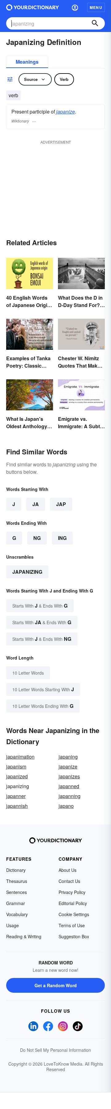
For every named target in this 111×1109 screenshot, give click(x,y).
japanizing (27, 571)
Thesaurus (16, 881)
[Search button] (95, 23)
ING (62, 537)
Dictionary (16, 870)
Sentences (16, 892)
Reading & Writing (23, 936)
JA (35, 504)
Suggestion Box (74, 936)
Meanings (27, 61)
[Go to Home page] (32, 7)
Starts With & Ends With (40, 605)
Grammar (15, 903)
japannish (17, 805)
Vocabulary (17, 914)
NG (37, 537)
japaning (68, 756)
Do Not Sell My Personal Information (55, 1050)
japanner (16, 796)
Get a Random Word (56, 985)
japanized (17, 776)
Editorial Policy (73, 903)
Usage (12, 925)
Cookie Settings (74, 914)
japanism (16, 766)
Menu (96, 7)
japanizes (69, 776)
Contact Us (69, 881)
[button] (75, 7)
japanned (69, 786)
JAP (61, 504)
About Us (67, 870)
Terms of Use (72, 925)
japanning (69, 796)
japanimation (20, 756)
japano (66, 805)
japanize (65, 111)
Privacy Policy (72, 892)
